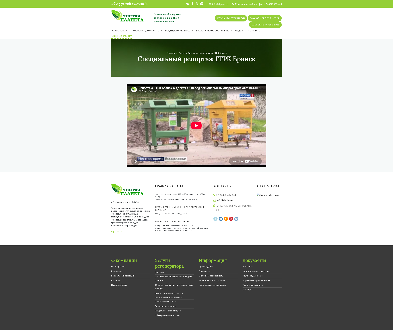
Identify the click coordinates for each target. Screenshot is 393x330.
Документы (152, 30)
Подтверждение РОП (253, 275)
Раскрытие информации (122, 275)
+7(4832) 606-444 (273, 4)
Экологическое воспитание (212, 30)
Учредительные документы (256, 271)
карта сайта (116, 231)
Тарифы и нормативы (253, 285)
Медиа (239, 30)
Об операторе (118, 266)
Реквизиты (248, 266)
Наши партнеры (119, 285)
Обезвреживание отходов (168, 315)
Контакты (254, 30)
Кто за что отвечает (229, 18)
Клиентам (159, 272)
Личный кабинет (122, 36)
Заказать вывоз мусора (264, 18)
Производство (206, 266)
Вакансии (115, 280)
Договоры (247, 289)
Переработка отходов (165, 301)
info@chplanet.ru (220, 4)
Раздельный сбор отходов (168, 310)
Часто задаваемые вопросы (212, 285)
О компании (119, 30)
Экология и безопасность (211, 275)
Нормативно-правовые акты (256, 280)
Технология (204, 271)
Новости (137, 30)
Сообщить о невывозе (265, 24)
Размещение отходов (165, 306)
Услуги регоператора (178, 30)
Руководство (117, 271)
